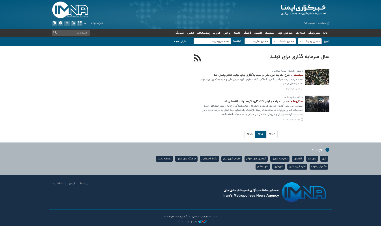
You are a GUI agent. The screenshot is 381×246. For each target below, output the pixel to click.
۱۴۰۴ (260, 134)
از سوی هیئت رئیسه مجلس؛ (287, 71)
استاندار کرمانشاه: (293, 97)
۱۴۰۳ (272, 134)
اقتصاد (258, 33)
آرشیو (79, 23)
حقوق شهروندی (232, 159)
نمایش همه (180, 41)
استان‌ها (300, 33)
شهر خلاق (262, 167)
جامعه (237, 33)
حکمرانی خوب (319, 167)
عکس (190, 33)
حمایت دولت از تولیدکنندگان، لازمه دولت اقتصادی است (262, 101)
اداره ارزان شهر (297, 167)
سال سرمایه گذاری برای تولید (299, 57)
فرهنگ (247, 33)
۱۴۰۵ (250, 134)
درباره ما (85, 183)
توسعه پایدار (164, 159)
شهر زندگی (314, 33)
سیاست (269, 33)
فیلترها (237, 41)
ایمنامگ (180, 33)
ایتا (54, 23)
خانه (325, 33)
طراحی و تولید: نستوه (188, 222)
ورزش (227, 33)
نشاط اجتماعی (209, 159)
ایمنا (284, 10)
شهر (324, 159)
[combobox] (310, 41)
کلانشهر (297, 159)
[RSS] (198, 58)
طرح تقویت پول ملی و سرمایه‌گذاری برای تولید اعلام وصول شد (258, 75)
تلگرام (60, 23)
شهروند (312, 159)
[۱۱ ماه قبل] (317, 104)
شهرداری (278, 167)
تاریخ (326, 41)
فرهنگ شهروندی (186, 159)
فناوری (216, 33)
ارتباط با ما (57, 183)
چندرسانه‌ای (203, 33)
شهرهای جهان (285, 33)
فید (73, 23)
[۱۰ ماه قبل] (317, 77)
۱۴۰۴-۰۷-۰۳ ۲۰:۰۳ (291, 120)
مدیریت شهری (280, 159)
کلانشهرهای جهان (256, 159)
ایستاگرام (67, 23)
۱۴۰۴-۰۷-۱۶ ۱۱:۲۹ (292, 89)
